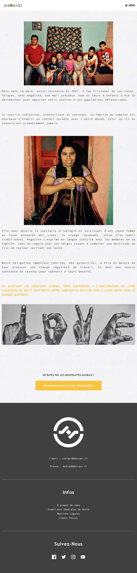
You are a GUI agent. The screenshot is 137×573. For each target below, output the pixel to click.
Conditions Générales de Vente (68, 509)
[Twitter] (64, 558)
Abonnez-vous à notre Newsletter (68, 385)
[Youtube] (83, 558)
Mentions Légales (68, 513)
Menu (132, 5)
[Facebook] (54, 558)
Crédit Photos (68, 518)
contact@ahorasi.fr (75, 458)
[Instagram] (73, 558)
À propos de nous (68, 505)
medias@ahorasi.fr (75, 466)
